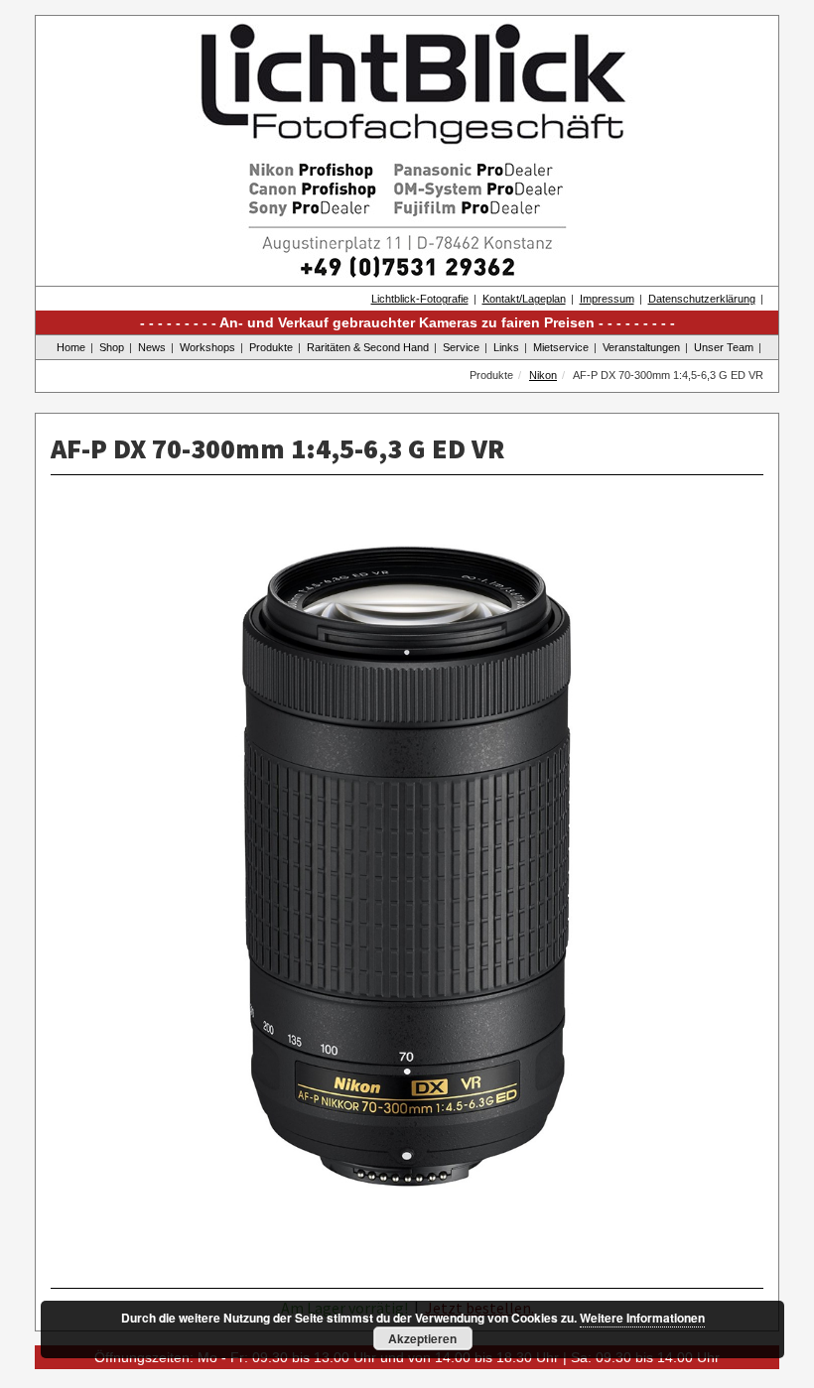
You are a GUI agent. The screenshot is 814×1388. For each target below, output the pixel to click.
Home (71, 347)
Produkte (271, 347)
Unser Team (723, 347)
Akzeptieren (422, 1338)
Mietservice (561, 347)
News (152, 347)
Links (506, 347)
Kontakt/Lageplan (524, 299)
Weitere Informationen (642, 1317)
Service (461, 347)
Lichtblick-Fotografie (420, 299)
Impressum (607, 299)
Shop (111, 347)
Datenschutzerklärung (701, 299)
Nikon (543, 375)
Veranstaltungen (641, 347)
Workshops (207, 347)
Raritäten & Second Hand (368, 347)
